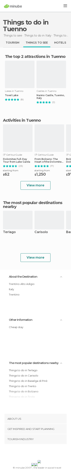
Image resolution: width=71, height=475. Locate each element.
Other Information (20, 320)
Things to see (37, 42)
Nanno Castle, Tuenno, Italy (50, 96)
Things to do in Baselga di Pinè (28, 380)
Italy (11, 289)
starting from (10, 170)
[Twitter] (34, 453)
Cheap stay (16, 327)
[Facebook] (29, 453)
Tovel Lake (11, 95)
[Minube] (13, 6)
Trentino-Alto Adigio (22, 283)
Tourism (12, 42)
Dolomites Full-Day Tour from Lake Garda (16, 160)
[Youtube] (45, 453)
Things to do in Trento (22, 386)
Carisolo (41, 232)
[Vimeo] (40, 453)
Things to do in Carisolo (23, 375)
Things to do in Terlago (23, 370)
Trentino (14, 294)
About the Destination (23, 276)
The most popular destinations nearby (32, 205)
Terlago (9, 232)
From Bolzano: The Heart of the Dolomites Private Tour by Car (49, 160)
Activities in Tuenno (22, 120)
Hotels (60, 42)
